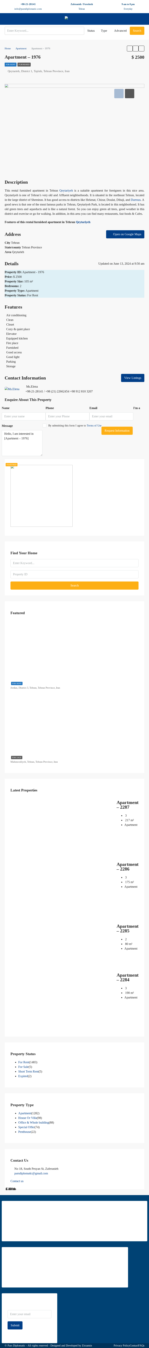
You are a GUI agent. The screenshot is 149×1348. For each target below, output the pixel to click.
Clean (9, 319)
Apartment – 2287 (128, 805)
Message (7, 425)
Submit (15, 1325)
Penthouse (24, 1131)
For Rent (10, 64)
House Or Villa (27, 1117)
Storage (11, 366)
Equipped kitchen (17, 338)
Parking (11, 361)
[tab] (119, 93)
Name (6, 408)
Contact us (16, 1181)
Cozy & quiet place (18, 329)
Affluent (64, 195)
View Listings (132, 377)
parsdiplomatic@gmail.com (31, 1173)
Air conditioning (16, 315)
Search (137, 30)
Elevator (11, 333)
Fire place (12, 343)
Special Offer (26, 1127)
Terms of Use (94, 425)
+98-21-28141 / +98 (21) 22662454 (47, 391)
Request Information (117, 430)
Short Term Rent (28, 1071)
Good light (12, 357)
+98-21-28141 (28, 4)
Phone (50, 408)
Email (93, 408)
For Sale (16, 757)
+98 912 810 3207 (81, 391)
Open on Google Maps (126, 234)
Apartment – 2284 (128, 977)
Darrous (136, 199)
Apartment (24, 1113)
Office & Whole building (33, 1122)
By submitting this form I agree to (74, 425)
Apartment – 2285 (128, 928)
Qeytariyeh (66, 190)
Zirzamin (87, 1345)
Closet (10, 324)
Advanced (120, 30)
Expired (23, 1076)
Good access (14, 352)
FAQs (141, 1345)
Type (104, 30)
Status (91, 30)
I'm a (136, 408)
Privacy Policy (122, 1345)
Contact (134, 1345)
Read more (13, 1233)
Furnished (24, 64)
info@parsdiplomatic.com (28, 8)
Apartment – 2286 (128, 866)
